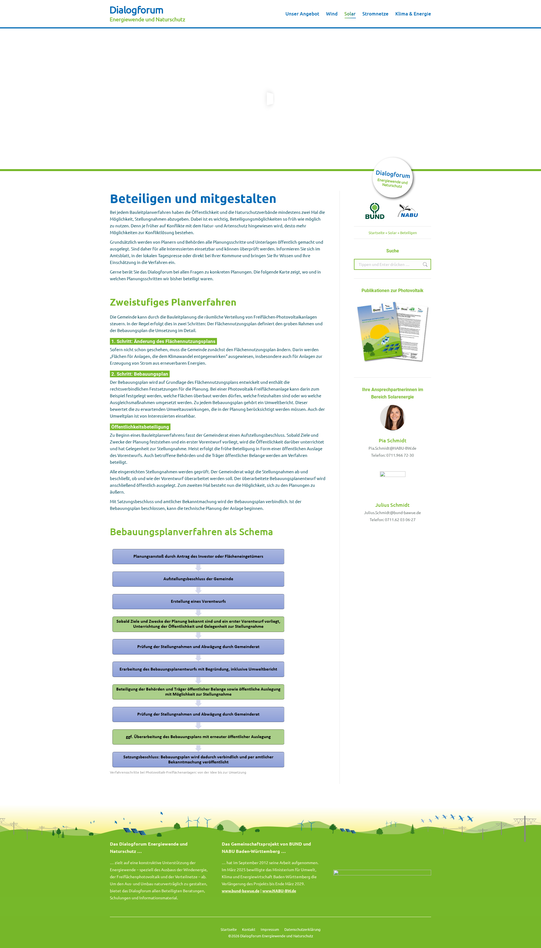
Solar (392, 232)
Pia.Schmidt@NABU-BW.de (392, 448)
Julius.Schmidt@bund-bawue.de (392, 512)
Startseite (377, 232)
